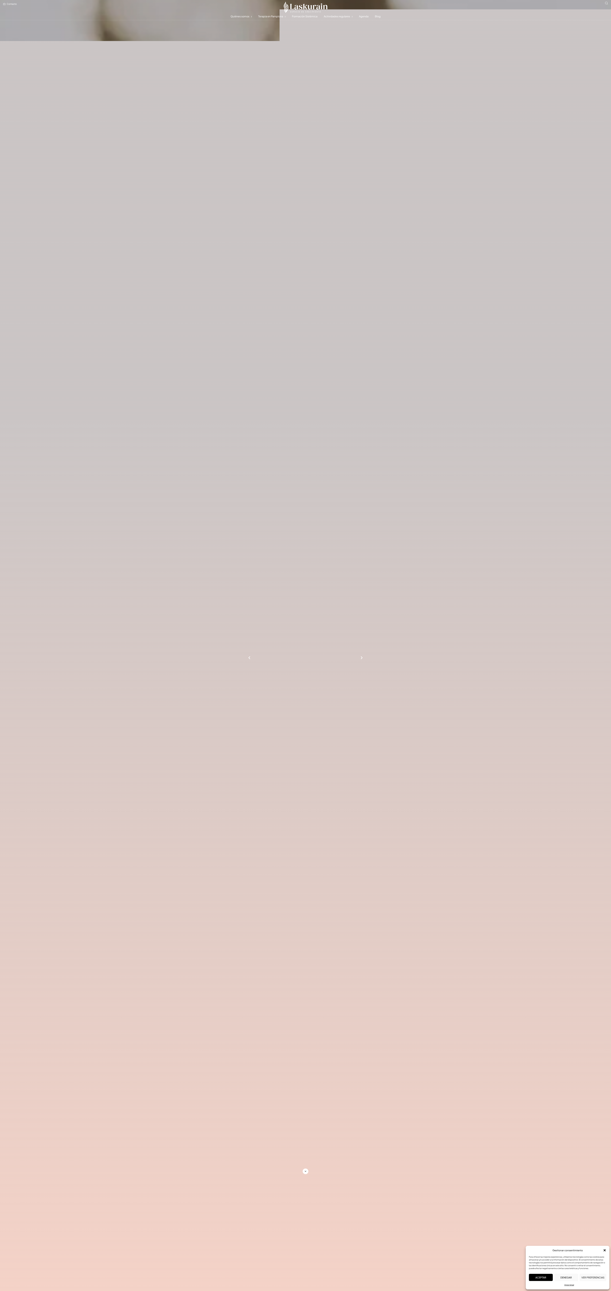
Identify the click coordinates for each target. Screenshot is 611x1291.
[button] (604, 1250)
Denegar (566, 1277)
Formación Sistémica (304, 16)
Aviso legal (569, 1285)
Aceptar (540, 1277)
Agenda (364, 16)
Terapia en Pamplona (270, 16)
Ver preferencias (592, 1277)
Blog (378, 16)
